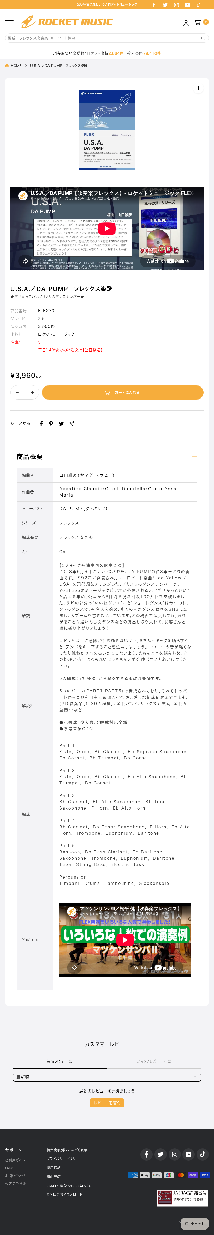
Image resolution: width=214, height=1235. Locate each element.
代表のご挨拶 (15, 1183)
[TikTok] (198, 5)
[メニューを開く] (9, 22)
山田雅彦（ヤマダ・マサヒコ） (87, 475)
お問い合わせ (15, 1176)
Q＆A (9, 1168)
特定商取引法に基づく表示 (67, 1150)
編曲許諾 (54, 1176)
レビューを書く (107, 1103)
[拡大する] (198, 88)
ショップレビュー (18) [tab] (154, 1061)
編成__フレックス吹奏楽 (28, 38)
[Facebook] (154, 5)
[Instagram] (176, 5)
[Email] (71, 423)
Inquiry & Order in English (70, 1185)
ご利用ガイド (15, 1160)
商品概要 (30, 456)
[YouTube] (187, 5)
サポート (13, 1150)
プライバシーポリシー (63, 1159)
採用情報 (54, 1167)
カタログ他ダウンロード (65, 1194)
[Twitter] (165, 5)
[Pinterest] (51, 423)
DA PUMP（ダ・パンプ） (83, 509)
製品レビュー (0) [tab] (60, 1061)
